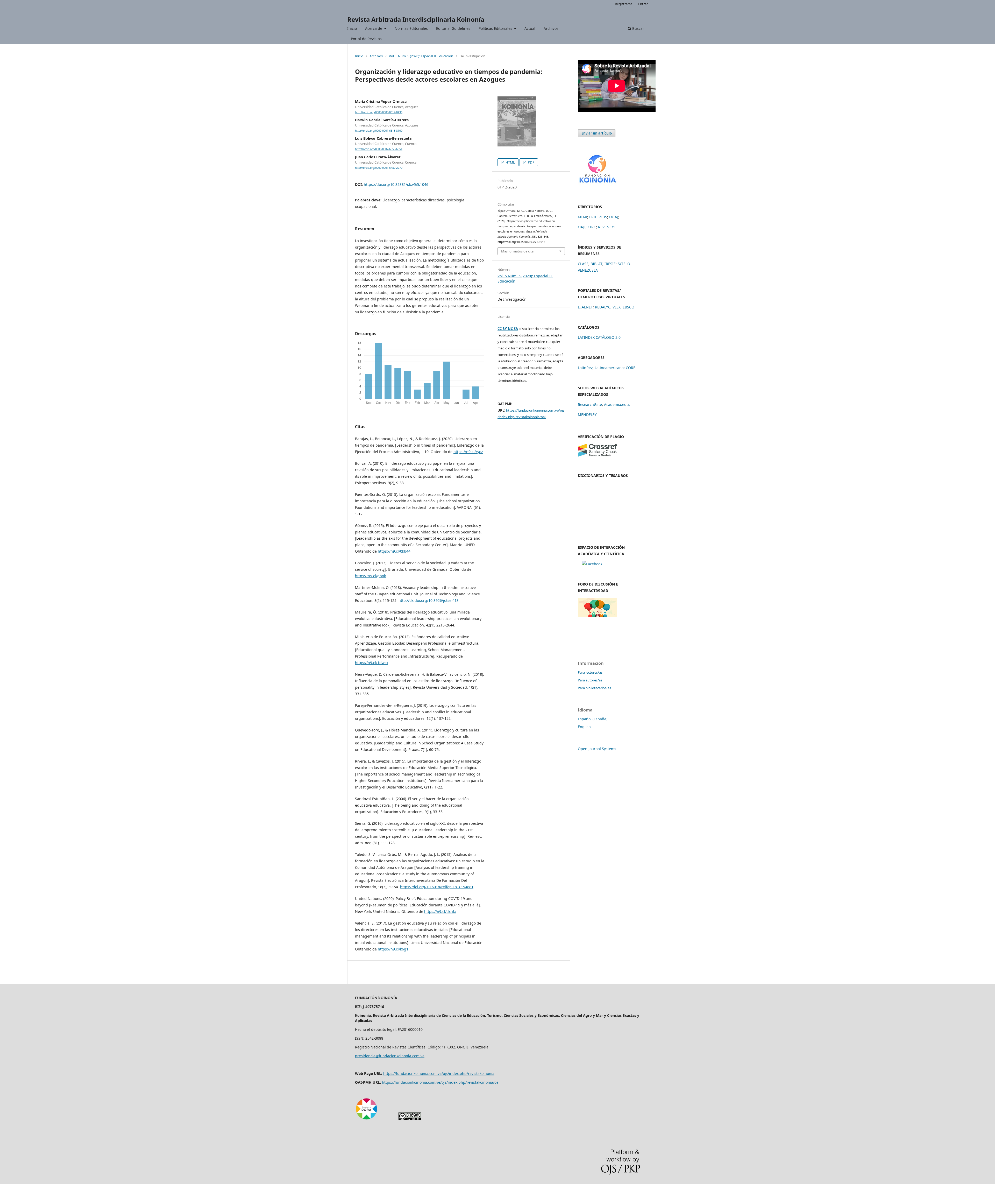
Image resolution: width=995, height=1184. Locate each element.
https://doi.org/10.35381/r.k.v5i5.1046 (396, 184)
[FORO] (597, 615)
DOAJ (613, 216)
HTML (510, 162)
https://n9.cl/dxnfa (440, 911)
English (584, 726)
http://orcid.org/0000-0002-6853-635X (378, 149)
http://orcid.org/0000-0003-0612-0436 (378, 112)
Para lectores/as (590, 672)
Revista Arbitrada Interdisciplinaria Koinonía (415, 19)
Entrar (643, 4)
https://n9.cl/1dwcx (371, 662)
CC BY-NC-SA (507, 328)
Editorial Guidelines (453, 28)
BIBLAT (596, 263)
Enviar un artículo (596, 133)
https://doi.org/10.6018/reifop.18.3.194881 (436, 886)
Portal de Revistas (366, 38)
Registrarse (623, 4)
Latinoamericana (609, 367)
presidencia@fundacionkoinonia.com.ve (389, 1055)
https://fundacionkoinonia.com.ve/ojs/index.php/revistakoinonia (438, 1073)
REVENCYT (607, 226)
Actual (529, 28)
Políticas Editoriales (496, 28)
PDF (530, 162)
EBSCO (628, 307)
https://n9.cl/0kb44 (394, 551)
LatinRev (585, 367)
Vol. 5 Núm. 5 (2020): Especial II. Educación (421, 56)
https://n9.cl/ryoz (468, 451)
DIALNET (585, 307)
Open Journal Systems (597, 748)
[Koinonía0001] (592, 563)
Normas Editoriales (411, 28)
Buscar (637, 28)
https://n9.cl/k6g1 (393, 949)
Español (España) (592, 718)
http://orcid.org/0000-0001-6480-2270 (378, 168)
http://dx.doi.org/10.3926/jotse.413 (429, 600)
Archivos (551, 28)
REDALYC (602, 307)
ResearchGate (590, 404)
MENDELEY (587, 414)
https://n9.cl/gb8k (370, 575)
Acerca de (374, 28)
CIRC (592, 226)
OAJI (582, 226)
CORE (630, 367)
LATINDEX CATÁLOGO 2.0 (599, 337)
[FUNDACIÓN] (597, 184)
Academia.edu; (617, 404)
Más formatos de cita (517, 251)
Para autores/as (590, 680)
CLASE (583, 263)
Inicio (352, 28)
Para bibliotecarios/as (594, 688)
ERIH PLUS (598, 216)
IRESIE (610, 263)
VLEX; (617, 307)
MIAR (582, 216)
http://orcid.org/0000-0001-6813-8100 (378, 130)
